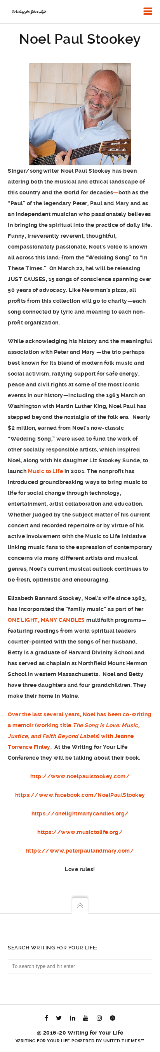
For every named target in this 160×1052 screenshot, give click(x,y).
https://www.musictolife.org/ (80, 832)
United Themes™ (123, 1040)
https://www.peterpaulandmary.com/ (80, 851)
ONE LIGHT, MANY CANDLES (46, 620)
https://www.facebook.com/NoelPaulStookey (80, 795)
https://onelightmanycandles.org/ (80, 813)
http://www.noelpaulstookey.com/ (80, 776)
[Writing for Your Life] (29, 12)
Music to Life (45, 471)
